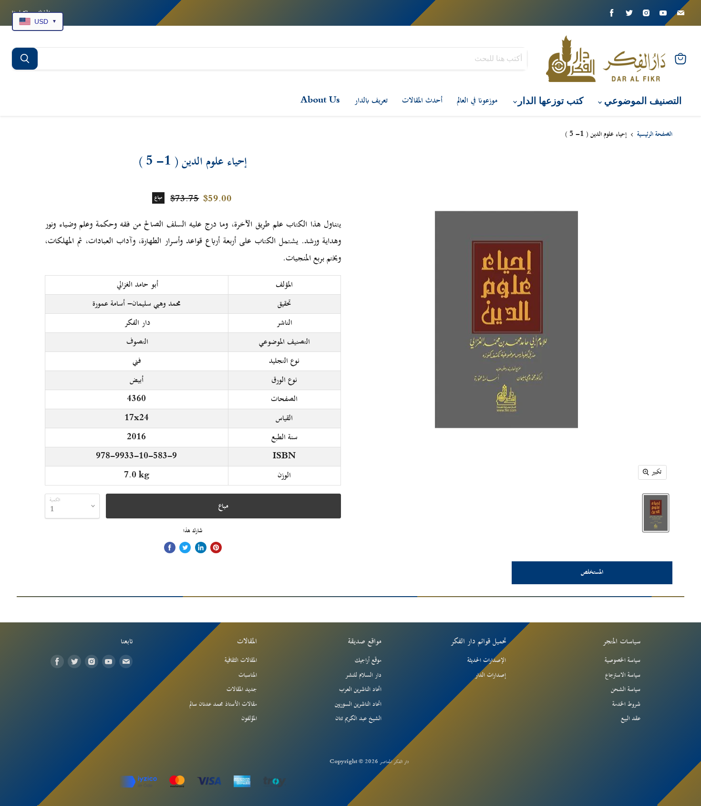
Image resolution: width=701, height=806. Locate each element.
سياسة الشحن (625, 689)
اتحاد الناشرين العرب (360, 689)
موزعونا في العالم (477, 100)
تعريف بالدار (371, 100)
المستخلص (592, 572)
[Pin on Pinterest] (216, 547)
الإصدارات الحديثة (486, 660)
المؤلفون (249, 718)
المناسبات (247, 675)
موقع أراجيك (368, 660)
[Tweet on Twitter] (185, 547)
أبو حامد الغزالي (137, 285)
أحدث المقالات (422, 100)
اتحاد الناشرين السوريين (358, 704)
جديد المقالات (242, 689)
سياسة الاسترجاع (622, 675)
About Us (320, 100)
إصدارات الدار (490, 675)
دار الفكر (137, 323)
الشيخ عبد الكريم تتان (358, 718)
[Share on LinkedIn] (200, 547)
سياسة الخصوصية (622, 660)
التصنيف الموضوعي (642, 100)
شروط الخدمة (626, 704)
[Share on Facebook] (169, 547)
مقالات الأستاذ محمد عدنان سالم (223, 704)
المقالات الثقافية (241, 660)
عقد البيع (630, 718)
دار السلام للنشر (363, 675)
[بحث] (25, 59)
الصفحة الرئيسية (654, 135)
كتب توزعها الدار (549, 100)
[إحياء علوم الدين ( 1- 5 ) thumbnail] (656, 513)
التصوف (137, 342)
